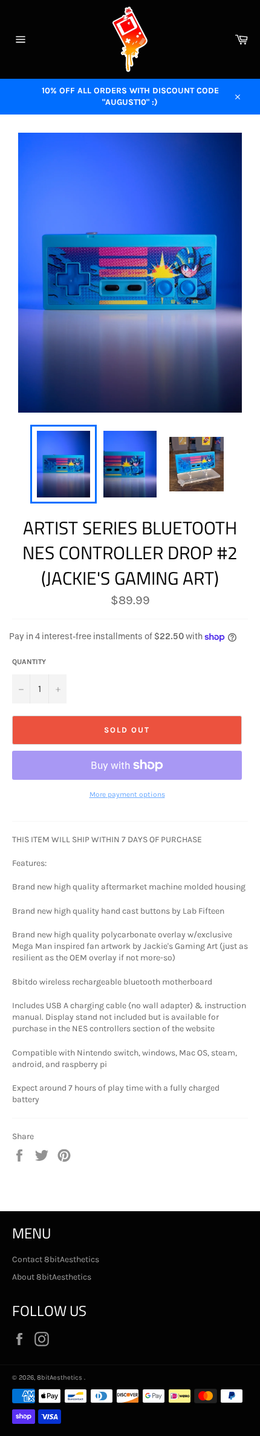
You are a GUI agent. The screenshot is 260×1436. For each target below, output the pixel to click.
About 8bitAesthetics (51, 1277)
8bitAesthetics (60, 1377)
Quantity (29, 661)
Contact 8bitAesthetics (55, 1259)
